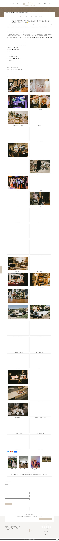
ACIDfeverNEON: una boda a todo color (35, 469)
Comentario (7, 484)
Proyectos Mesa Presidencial (31, 472)
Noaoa (19, 58)
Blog (26, 472)
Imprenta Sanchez (20, 69)
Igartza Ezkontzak (41, 21)
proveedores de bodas (35, 474)
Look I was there (14, 58)
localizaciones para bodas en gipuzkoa (19, 474)
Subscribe (0, 270)
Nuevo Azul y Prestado (23, 65)
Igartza (14, 21)
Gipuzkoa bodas (29, 65)
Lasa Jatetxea (13, 47)
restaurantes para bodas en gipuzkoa (43, 474)
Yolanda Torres (23, 45)
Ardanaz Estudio (12, 56)
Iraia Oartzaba (18, 45)
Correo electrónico (8, 494)
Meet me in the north (13, 76)
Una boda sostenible (12, 468)
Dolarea (17, 47)
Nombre (6, 491)
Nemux (18, 67)
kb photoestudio (17, 56)
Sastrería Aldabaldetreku (15, 49)
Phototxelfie (12, 60)
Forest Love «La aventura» (24, 468)
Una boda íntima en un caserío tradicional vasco (46, 463)
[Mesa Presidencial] (5, 12)
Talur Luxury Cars (16, 71)
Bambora (14, 51)
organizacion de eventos (28, 474)
